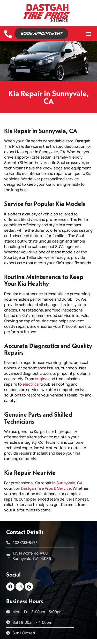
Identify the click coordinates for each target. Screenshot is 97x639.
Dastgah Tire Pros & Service (46, 488)
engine (41, 378)
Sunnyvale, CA (69, 483)
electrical (31, 384)
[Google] (29, 586)
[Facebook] (10, 586)
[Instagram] (20, 586)
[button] (88, 33)
